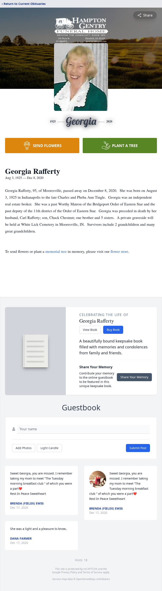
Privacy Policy (69, 572)
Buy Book (113, 330)
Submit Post (138, 448)
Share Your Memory (134, 377)
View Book (90, 330)
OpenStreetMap (85, 579)
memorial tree (56, 251)
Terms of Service (92, 572)
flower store (119, 251)
